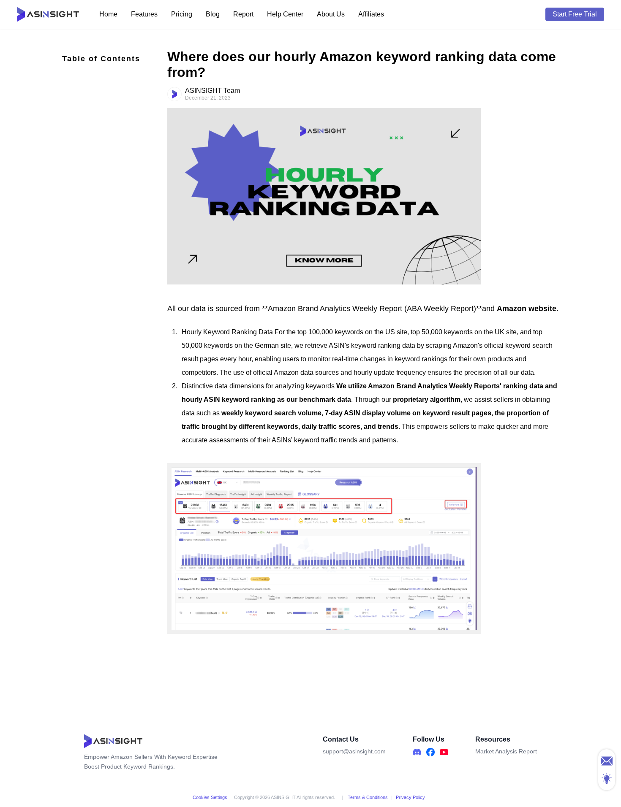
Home (108, 14)
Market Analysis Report (506, 751)
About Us (331, 14)
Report (243, 14)
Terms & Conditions (367, 797)
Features (144, 14)
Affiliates (371, 14)
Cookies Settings (210, 797)
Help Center (285, 14)
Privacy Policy (410, 797)
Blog (213, 14)
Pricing (181, 14)
